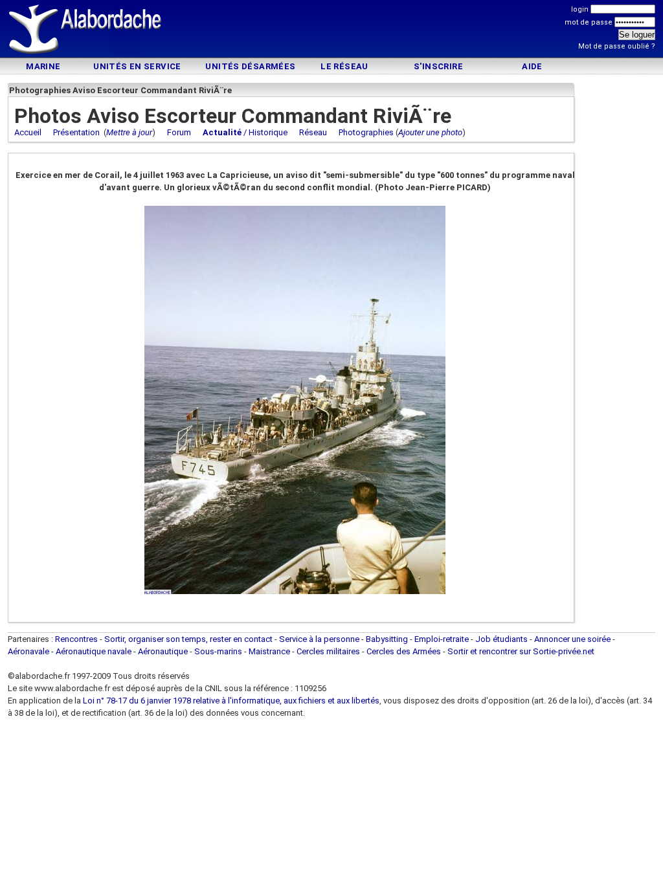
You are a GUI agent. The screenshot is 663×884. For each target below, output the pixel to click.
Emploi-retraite (441, 639)
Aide (532, 66)
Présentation (76, 132)
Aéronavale (28, 651)
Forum (179, 132)
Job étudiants (501, 639)
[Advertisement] (331, 30)
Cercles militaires (328, 651)
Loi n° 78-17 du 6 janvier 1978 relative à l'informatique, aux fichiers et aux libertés (230, 700)
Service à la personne (319, 639)
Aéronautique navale (93, 651)
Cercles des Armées (403, 651)
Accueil (27, 132)
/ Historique (245, 132)
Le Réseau (344, 66)
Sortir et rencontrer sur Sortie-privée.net (520, 651)
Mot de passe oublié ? (616, 46)
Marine (43, 66)
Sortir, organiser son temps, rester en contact (188, 639)
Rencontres (76, 639)
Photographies (366, 132)
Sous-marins (218, 651)
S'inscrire (438, 66)
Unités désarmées (250, 66)
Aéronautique (164, 651)
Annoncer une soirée (572, 639)
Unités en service (137, 66)
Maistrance (269, 651)
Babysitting (387, 639)
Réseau (313, 132)
